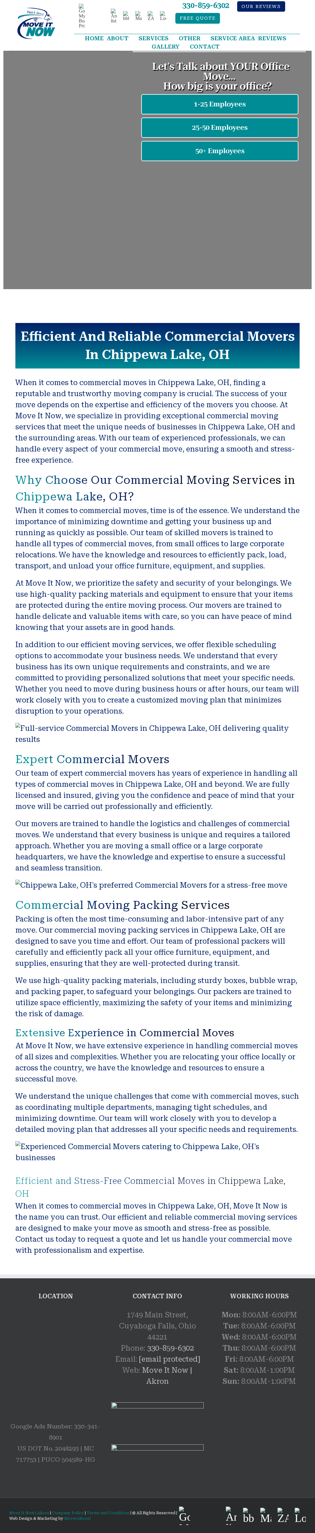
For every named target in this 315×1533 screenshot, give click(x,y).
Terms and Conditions (108, 1513)
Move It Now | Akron (29, 1513)
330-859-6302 (205, 5)
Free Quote (198, 18)
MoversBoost (77, 1518)
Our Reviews (261, 6)
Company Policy (67, 1513)
